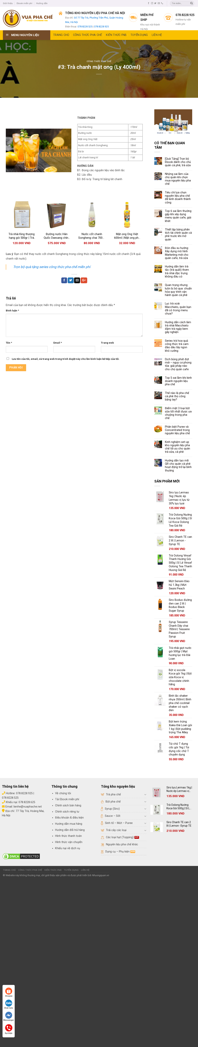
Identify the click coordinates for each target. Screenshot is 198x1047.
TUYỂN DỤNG (139, 35)
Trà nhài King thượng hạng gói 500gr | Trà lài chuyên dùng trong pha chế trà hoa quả (21, 236)
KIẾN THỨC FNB (116, 35)
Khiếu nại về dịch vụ (67, 848)
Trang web (107, 342)
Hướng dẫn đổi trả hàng (70, 830)
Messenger (8, 1020)
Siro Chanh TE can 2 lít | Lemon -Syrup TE (178, 824)
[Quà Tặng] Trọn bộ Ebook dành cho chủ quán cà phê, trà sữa (178, 162)
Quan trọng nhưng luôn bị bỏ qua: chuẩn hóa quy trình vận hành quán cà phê (178, 290)
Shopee (8, 996)
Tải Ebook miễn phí (67, 799)
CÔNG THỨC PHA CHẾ (87, 35)
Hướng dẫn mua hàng (68, 823)
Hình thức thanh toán (68, 836)
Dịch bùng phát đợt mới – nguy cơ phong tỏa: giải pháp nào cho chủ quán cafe (178, 364)
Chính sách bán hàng (68, 805)
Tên (9, 342)
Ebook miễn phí (24, 3)
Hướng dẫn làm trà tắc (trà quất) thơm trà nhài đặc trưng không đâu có (177, 271)
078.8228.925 (101, 26)
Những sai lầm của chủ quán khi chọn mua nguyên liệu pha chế (178, 179)
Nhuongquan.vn (100, 875)
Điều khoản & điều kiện (69, 817)
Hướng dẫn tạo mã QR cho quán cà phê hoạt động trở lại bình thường (178, 465)
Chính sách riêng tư (67, 811)
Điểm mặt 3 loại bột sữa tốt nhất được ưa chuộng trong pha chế (178, 413)
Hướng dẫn (42, 3)
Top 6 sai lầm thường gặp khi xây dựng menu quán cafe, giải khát (178, 216)
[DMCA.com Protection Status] (21, 856)
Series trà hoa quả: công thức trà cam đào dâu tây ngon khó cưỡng (177, 345)
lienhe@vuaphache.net (28, 806)
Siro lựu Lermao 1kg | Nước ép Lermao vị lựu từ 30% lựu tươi (179, 789)
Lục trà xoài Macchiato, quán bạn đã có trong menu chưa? (178, 308)
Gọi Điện (8, 1033)
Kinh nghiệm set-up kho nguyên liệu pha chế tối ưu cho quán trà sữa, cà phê (177, 447)
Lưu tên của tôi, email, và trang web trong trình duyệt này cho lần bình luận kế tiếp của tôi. (65, 358)
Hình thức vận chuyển (68, 842)
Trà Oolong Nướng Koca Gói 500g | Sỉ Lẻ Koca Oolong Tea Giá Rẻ (178, 806)
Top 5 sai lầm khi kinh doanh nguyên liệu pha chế (178, 381)
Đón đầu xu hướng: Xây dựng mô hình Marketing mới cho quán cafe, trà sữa (177, 253)
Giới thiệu (8, 3)
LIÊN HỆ (157, 35)
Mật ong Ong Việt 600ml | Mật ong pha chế (127, 236)
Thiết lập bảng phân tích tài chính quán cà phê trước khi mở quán (178, 234)
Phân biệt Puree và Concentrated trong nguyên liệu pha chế (177, 430)
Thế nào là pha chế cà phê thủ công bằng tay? (177, 396)
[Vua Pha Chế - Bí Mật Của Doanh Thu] (28, 18)
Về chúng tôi (63, 793)
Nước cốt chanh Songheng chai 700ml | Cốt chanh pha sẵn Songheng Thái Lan (92, 236)
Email (57, 342)
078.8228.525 (85, 26)
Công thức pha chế (99, 61)
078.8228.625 (27, 802)
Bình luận (12, 310)
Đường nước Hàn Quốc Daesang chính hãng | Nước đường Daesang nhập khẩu (57, 236)
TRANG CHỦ (61, 35)
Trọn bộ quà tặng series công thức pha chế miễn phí (51, 267)
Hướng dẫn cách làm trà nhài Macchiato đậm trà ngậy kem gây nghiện (178, 327)
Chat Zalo (8, 1008)
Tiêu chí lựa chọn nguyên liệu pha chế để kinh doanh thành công (178, 197)
